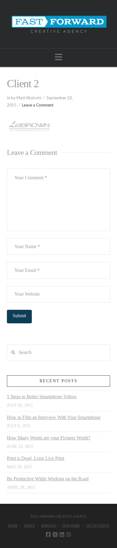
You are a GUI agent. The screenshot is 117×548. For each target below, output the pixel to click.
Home (13, 525)
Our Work (71, 525)
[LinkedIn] (61, 534)
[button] (58, 57)
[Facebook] (48, 534)
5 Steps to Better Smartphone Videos (41, 396)
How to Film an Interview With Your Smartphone (53, 417)
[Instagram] (68, 534)
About (29, 525)
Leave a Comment (37, 105)
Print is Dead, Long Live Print (35, 458)
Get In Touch (97, 525)
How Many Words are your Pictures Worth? (48, 437)
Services (48, 525)
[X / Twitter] (55, 534)
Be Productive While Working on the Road (47, 478)
